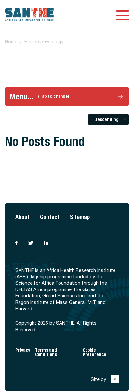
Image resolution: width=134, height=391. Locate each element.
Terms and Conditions (46, 352)
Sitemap (80, 216)
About (22, 216)
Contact (50, 216)
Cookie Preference (94, 352)
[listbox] (108, 119)
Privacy (22, 350)
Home (11, 41)
